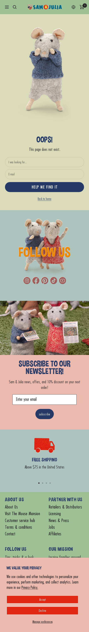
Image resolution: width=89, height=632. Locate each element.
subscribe (44, 414)
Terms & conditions (18, 527)
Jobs (52, 527)
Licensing (55, 514)
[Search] (15, 7)
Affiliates (55, 534)
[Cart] (82, 7)
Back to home (44, 198)
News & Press (59, 520)
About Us (11, 507)
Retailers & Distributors (65, 507)
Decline (42, 610)
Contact (10, 534)
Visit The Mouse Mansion (22, 514)
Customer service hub (20, 520)
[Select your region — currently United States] (73, 7)
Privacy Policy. (30, 587)
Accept (42, 599)
